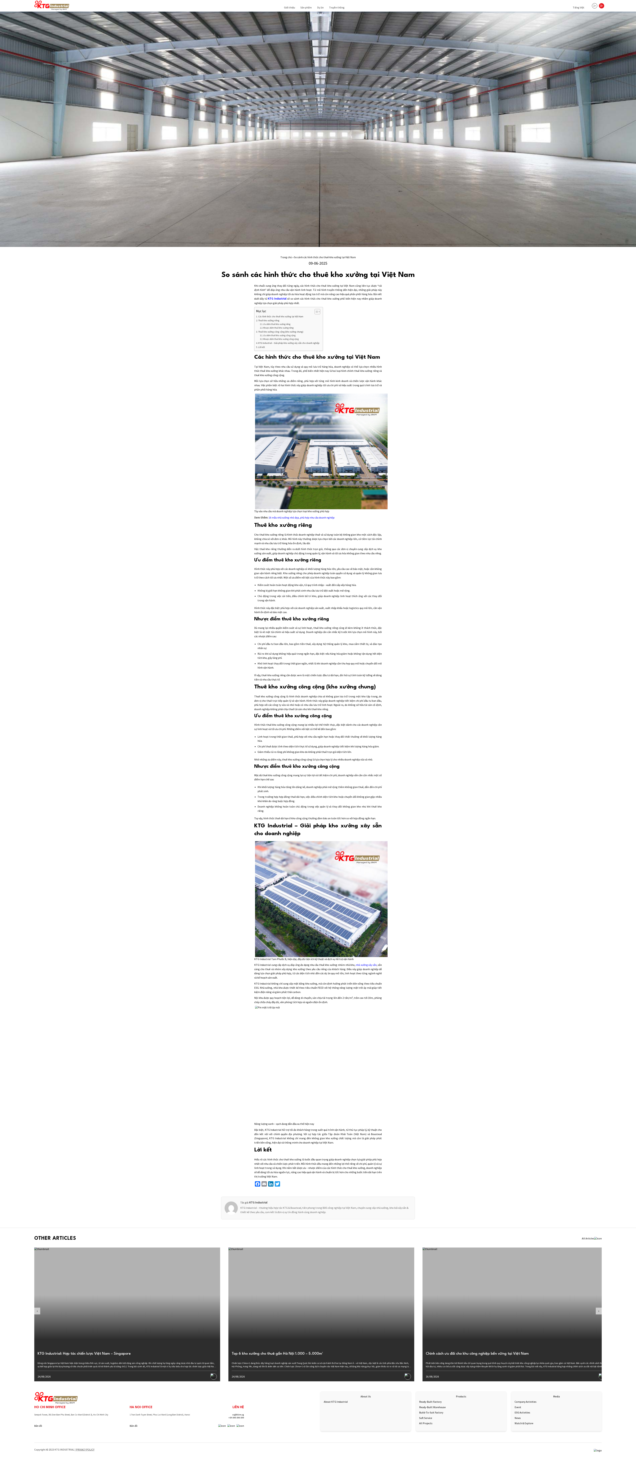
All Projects (425, 1423)
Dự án (320, 7)
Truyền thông (336, 7)
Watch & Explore (524, 1423)
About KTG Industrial (336, 1401)
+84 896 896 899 (236, 1417)
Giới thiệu (289, 7)
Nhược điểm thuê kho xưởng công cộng (281, 339)
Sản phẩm (306, 7)
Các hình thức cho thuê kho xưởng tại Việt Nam (280, 316)
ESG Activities (522, 1412)
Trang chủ (286, 257)
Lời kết (261, 347)
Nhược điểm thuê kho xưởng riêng (278, 327)
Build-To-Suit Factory (431, 1412)
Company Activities (525, 1401)
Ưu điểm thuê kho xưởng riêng (276, 324)
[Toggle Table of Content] (315, 311)
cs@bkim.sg (238, 1414)
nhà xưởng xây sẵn (366, 964)
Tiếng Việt (578, 7)
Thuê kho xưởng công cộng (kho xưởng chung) (280, 331)
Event (518, 1407)
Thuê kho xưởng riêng (268, 320)
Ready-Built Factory (430, 1401)
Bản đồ (38, 1425)
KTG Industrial (277, 298)
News (518, 1418)
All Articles (588, 1238)
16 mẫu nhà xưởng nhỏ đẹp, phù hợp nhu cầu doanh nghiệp (302, 517)
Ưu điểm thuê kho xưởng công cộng (279, 335)
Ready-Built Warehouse (432, 1407)
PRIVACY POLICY (85, 1449)
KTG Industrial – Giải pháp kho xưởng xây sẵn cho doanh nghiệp (288, 342)
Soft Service (425, 1418)
